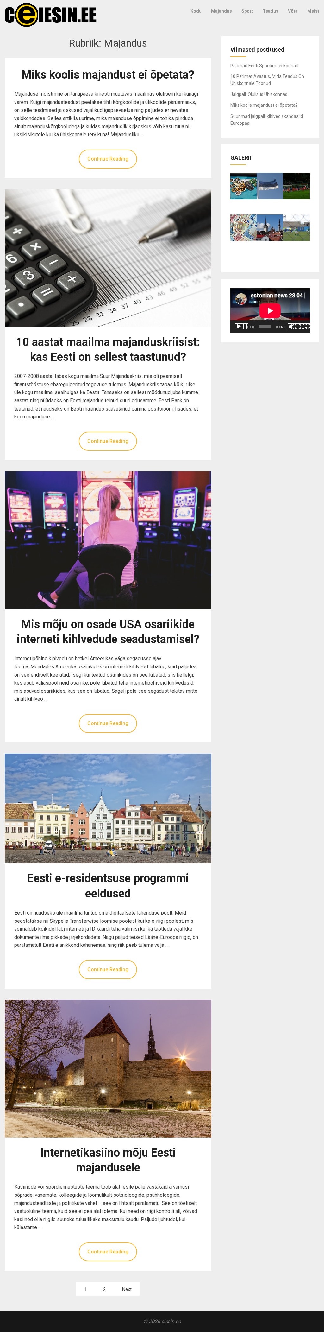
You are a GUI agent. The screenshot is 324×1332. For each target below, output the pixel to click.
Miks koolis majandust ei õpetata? (108, 74)
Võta (293, 11)
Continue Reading (107, 159)
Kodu (196, 11)
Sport (247, 11)
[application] (270, 310)
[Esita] (241, 326)
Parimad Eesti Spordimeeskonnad (264, 65)
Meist (313, 11)
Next (127, 1289)
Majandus (221, 11)
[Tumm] (294, 326)
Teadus (270, 11)
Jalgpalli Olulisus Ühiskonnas (258, 94)
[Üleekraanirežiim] (304, 326)
